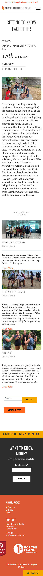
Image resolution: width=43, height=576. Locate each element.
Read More (7, 268)
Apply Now (9, 510)
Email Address (21, 465)
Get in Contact (33, 572)
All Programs (10, 507)
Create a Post (15, 410)
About (8, 512)
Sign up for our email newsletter (21, 459)
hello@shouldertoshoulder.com (15, 535)
